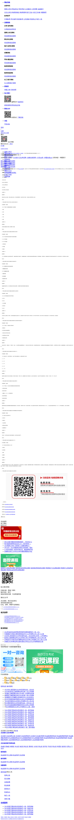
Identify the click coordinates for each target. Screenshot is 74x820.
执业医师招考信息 (51, 736)
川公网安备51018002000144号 (13, 818)
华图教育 (43, 12)
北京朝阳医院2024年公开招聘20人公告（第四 (20, 707)
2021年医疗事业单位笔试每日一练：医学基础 (19, 710)
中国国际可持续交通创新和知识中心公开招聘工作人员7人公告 (24, 634)
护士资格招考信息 (14, 738)
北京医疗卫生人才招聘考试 (15, 153)
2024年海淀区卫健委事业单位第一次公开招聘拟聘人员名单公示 (13, 618)
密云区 (54, 746)
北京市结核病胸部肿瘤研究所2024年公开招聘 (19, 705)
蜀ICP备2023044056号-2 (4, 818)
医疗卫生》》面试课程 (8, 163)
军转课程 (7, 63)
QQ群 (2, 145)
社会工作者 (8, 174)
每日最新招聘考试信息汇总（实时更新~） (17, 544)
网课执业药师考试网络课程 (15, 570)
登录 (2, 127)
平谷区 (50, 746)
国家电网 (7, 176)
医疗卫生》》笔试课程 (8, 161)
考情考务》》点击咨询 (8, 166)
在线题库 (4, 803)
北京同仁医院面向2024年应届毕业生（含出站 (19, 689)
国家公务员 (8, 9)
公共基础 (26, 19)
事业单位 (15, 9)
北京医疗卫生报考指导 (23, 736)
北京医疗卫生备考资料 (37, 736)
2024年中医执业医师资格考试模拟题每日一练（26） (11, 622)
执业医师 (3, 755)
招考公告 (7, 775)
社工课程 (7, 83)
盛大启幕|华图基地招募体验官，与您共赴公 (18, 542)
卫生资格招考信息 (14, 740)
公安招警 (34, 9)
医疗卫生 (29, 12)
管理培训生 (13, 105)
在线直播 (7, 782)
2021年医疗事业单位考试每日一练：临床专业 (19, 712)
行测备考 (7, 19)
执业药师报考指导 (62, 738)
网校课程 (5, 170)
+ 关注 (11, 144)
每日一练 (39, 19)
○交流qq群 (39, 157)
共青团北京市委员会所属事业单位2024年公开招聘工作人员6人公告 (25, 639)
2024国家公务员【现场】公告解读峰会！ (17, 545)
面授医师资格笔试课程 (38, 568)
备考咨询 (11, 504)
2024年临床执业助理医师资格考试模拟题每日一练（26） (22, 632)
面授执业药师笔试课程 (23, 568)
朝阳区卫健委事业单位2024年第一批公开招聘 (19, 695)
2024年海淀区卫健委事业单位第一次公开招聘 (19, 691)
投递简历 (20, 102)
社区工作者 (36, 12)
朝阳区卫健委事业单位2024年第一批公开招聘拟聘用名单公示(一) (13, 621)
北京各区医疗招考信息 (8, 743)
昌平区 (45, 746)
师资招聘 (7, 105)
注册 (2, 131)
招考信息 (3, 686)
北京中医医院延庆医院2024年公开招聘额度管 (19, 699)
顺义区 (26, 746)
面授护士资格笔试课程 (8, 568)
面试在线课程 (13, 509)
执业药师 (16, 755)
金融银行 (41, 9)
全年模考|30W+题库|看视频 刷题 (10, 514)
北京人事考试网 (7, 153)
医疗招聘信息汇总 (7, 504)
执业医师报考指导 (63, 736)
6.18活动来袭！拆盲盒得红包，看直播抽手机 (18, 549)
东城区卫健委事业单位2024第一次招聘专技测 (19, 693)
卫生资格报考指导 (26, 740)
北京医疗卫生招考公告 (8, 736)
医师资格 (5, 159)
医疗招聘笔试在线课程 (8, 509)
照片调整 (7, 778)
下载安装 (20, 117)
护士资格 (10, 755)
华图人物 (7, 89)
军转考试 (21, 9)
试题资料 (3, 765)
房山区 (40, 746)
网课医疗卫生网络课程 (53, 568)
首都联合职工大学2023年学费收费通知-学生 (18, 551)
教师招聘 (23, 12)
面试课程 (13, 36)
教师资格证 (15, 12)
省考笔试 (13, 29)
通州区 (31, 746)
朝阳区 (12, 746)
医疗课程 (13, 83)
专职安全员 (8, 171)
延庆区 (64, 746)
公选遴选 (28, 9)
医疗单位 (5, 154)
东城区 (3, 746)
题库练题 (3, 772)
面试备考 (20, 19)
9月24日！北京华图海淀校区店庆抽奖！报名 (18, 547)
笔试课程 (7, 36)
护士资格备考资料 (38, 738)
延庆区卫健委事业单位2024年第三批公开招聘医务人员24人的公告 (25, 637)
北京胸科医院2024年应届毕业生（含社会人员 (19, 703)
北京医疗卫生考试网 (19, 157)
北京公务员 (8, 12)
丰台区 (17, 746)
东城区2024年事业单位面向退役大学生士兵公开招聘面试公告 (23, 641)
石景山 (68, 746)
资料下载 (7, 799)
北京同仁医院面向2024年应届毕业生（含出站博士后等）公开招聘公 (13, 617)
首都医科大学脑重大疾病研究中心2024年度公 (19, 697)
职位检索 (7, 785)
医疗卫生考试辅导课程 (8, 172)
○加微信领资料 (31, 157)
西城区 (7, 746)
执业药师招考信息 (50, 738)
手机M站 (7, 124)
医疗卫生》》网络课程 (8, 165)
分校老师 (13, 89)
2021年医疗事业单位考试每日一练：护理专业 (19, 714)
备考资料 (21, 153)
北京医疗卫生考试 (4, 148)
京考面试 (7, 29)
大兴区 (36, 746)
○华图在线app (47, 157)
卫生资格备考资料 (38, 740)
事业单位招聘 (8, 155)
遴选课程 (13, 63)
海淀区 (21, 746)
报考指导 (3, 752)
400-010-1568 (5, 133)
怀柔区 (59, 746)
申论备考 (14, 19)
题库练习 (7, 788)
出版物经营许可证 (21, 818)
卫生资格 (22, 755)
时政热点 (33, 19)
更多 (18, 105)
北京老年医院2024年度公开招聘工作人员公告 (19, 701)
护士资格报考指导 (26, 738)
